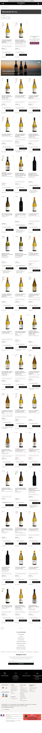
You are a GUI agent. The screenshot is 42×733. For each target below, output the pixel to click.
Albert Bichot (11, 176)
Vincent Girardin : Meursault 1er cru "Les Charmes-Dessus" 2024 (7, 529)
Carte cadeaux (22, 689)
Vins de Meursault (29, 651)
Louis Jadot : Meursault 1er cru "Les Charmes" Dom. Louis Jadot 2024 (34, 372)
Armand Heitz (25, 451)
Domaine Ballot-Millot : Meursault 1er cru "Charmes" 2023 (34, 606)
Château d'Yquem (21, 639)
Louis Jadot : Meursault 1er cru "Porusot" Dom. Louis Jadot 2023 (21, 214)
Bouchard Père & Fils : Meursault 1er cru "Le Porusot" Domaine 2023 (7, 254)
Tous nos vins (9, 651)
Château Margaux (21, 634)
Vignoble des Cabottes (32, 492)
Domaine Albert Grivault (19, 609)
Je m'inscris (21, 663)
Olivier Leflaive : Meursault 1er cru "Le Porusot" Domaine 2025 (20, 332)
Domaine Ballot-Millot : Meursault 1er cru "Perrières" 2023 (7, 450)
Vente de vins (3, 651)
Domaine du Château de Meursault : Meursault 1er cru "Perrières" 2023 (7, 96)
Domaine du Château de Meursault (7, 99)
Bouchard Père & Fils (32, 177)
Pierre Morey (11, 491)
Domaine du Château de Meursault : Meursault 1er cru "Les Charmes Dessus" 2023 (20, 41)
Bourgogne (3, 43)
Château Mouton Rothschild (21, 643)
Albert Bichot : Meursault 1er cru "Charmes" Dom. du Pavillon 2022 (7, 174)
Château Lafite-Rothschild (21, 641)
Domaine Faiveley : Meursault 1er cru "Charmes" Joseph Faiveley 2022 (7, 372)
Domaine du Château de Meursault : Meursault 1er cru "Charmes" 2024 (34, 135)
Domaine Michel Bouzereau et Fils (20, 532)
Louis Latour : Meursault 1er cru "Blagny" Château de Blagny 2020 (7, 41)
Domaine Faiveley (4, 375)
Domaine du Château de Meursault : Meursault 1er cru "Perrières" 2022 (34, 332)
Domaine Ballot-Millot (5, 453)
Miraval (21, 636)
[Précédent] (2, 628)
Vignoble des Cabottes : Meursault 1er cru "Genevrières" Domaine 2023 (34, 489)
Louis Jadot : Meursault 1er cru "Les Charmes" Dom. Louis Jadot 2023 (34, 295)
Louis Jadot (37, 297)
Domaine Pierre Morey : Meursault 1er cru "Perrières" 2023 (7, 489)
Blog (11, 691)
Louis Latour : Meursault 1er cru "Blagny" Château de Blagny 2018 (7, 295)
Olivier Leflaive (17, 335)
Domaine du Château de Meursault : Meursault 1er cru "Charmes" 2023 (20, 372)
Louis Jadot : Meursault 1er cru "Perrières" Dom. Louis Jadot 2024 (7, 411)
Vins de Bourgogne (21, 651)
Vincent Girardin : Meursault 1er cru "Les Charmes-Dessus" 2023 (20, 489)
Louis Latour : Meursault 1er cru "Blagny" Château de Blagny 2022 (34, 96)
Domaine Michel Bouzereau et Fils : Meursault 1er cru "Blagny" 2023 (21, 529)
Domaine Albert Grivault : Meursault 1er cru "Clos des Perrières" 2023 (20, 606)
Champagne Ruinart (21, 645)
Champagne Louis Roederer (21, 648)
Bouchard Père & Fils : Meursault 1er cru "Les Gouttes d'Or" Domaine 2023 (21, 254)
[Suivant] (39, 628)
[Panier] (40, 3)
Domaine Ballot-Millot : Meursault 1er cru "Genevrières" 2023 (6, 568)
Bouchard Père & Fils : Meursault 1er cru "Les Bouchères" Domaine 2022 (34, 174)
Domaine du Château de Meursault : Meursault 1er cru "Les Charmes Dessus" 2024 (20, 174)
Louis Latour (11, 43)
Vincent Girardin (4, 216)
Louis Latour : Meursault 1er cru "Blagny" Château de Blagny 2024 (20, 135)
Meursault (7, 43)
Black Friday (7, 709)
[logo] (21, 3)
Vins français (14, 651)
